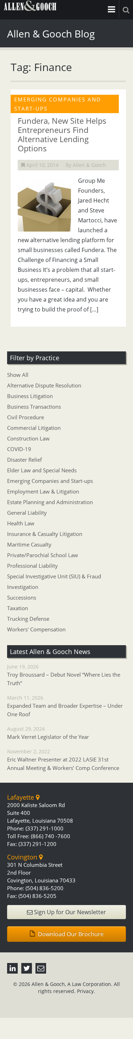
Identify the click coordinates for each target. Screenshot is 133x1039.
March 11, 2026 (65, 706)
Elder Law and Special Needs (42, 470)
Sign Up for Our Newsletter (69, 912)
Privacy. (86, 991)
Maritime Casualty (29, 544)
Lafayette (21, 797)
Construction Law (28, 438)
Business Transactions (34, 406)
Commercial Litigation (34, 427)
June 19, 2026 (63, 675)
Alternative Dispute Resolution (44, 385)
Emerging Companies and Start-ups (50, 480)
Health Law (20, 523)
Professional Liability (32, 565)
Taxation (17, 608)
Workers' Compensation (36, 629)
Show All (17, 374)
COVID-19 (19, 449)
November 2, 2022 (63, 759)
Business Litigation (30, 395)
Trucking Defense (28, 618)
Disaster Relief (24, 459)
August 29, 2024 (48, 732)
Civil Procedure (25, 417)
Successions (21, 597)
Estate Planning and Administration (50, 502)
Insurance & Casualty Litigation (44, 533)
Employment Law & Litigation (43, 491)
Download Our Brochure (70, 934)
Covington (23, 857)
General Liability (27, 512)
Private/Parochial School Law (42, 555)
